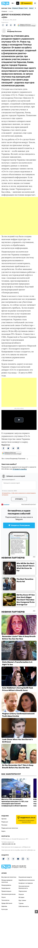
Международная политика (6, 881)
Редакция (4, 822)
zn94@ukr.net (26, 847)
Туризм (21, 903)
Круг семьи (22, 900)
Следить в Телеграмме (20, 525)
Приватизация (6, 891)
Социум (21, 894)
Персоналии (23, 891)
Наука (3, 897)
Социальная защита (25, 877)
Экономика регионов (8, 894)
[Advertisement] (19, 216)
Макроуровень (6, 885)
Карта (3, 831)
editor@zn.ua (31, 850)
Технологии (5, 900)
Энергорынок (5, 888)
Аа (17, 3)
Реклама (4, 825)
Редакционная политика (9, 828)
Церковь (4, 906)
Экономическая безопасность (24, 887)
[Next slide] (35, 8)
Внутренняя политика (8, 877)
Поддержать (27, 3)
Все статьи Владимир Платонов (13, 458)
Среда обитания (6, 903)
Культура (4, 909)
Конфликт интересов (26, 883)
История (21, 897)
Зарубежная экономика (27, 880)
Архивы (4, 819)
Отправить (19, 499)
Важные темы (6, 8)
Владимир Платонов (14, 31)
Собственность (24, 906)
